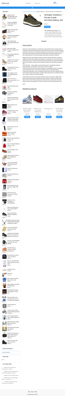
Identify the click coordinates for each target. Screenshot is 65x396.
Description (43, 41)
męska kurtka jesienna (57, 36)
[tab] (44, 41)
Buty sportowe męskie (30, 11)
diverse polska (56, 33)
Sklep (36, 391)
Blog (29, 391)
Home (24, 11)
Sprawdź (47, 26)
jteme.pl (5, 3)
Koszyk (32, 391)
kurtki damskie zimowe (53, 35)
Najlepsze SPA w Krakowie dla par (11, 375)
